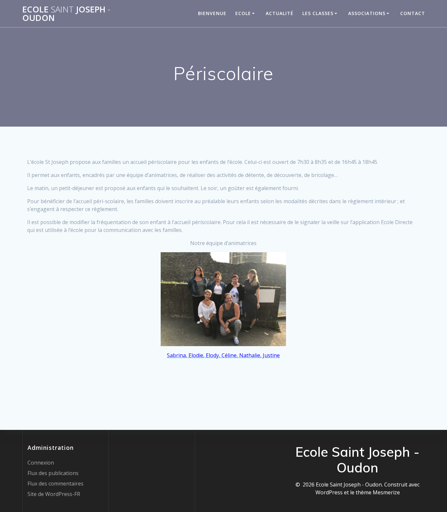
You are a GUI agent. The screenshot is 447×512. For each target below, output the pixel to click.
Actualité (280, 13)
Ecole (243, 13)
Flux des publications (53, 473)
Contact (412, 13)
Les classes (317, 13)
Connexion (40, 462)
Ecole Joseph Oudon (66, 13)
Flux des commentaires (55, 483)
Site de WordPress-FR (53, 494)
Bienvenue (212, 13)
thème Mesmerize (378, 492)
